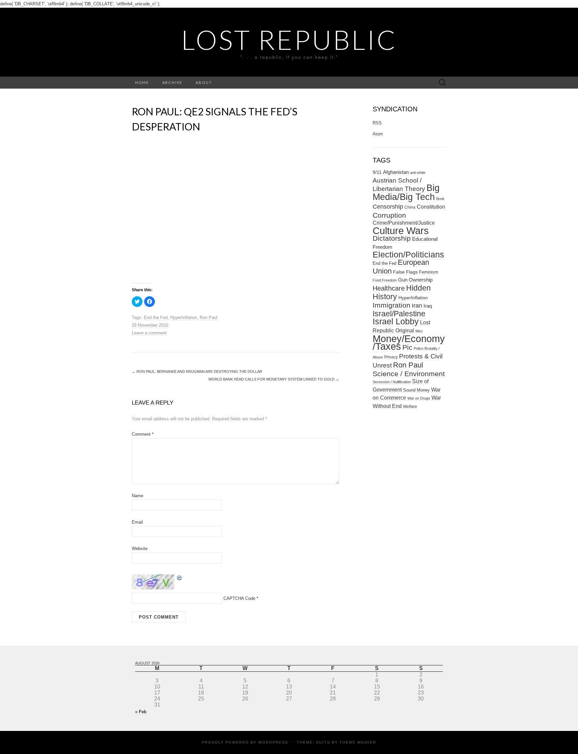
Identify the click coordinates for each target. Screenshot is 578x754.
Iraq (427, 306)
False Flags (405, 272)
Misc (419, 331)
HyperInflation (183, 317)
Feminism (428, 272)
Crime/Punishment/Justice (404, 223)
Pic (407, 347)
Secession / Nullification (392, 382)
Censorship (388, 206)
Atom (378, 133)
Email (137, 522)
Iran (417, 305)
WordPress (273, 742)
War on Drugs (418, 398)
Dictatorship (392, 238)
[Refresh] (179, 577)
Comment (143, 434)
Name (137, 495)
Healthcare (389, 288)
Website (140, 548)
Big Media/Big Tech (406, 192)
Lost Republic (289, 39)
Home (142, 82)
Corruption (389, 215)
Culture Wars (401, 230)
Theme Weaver (358, 742)
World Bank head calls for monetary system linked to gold (273, 379)
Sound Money (416, 390)
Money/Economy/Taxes (409, 342)
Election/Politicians (408, 254)
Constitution (431, 207)
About (204, 82)
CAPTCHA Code (239, 598)
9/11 (377, 172)
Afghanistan (396, 172)
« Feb (141, 711)
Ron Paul (208, 317)
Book (440, 199)
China (409, 207)
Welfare (410, 406)
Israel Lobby (396, 321)
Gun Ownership (415, 280)
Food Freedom (385, 280)
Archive (172, 82)
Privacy (391, 357)
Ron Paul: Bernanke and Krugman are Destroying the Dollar (197, 371)
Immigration (391, 305)
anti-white (417, 173)
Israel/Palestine (399, 313)
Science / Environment (409, 374)
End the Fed (156, 317)
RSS (377, 122)
